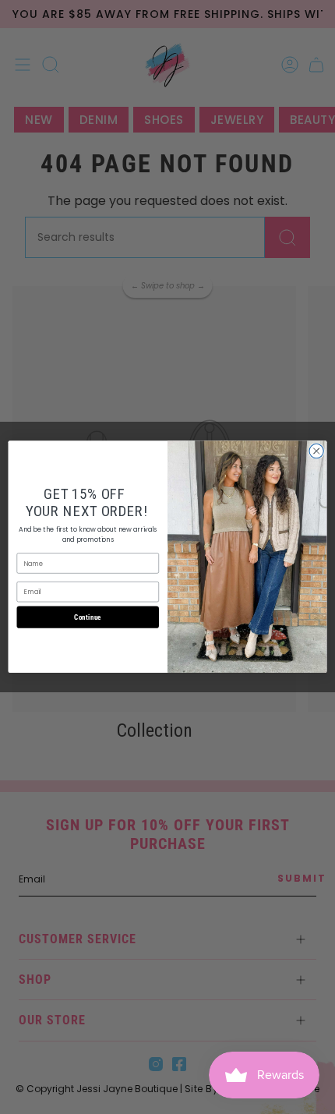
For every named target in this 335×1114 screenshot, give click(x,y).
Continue (87, 617)
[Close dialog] (316, 451)
